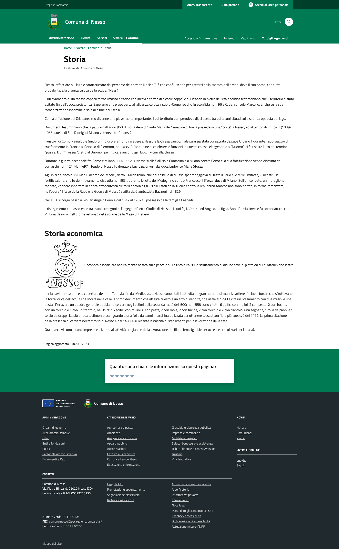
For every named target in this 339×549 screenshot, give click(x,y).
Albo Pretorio (180, 489)
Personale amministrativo (59, 454)
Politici (46, 448)
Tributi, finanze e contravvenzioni (194, 448)
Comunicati (244, 432)
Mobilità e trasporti (184, 438)
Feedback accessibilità (186, 516)
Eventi (241, 465)
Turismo (229, 38)
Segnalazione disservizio (123, 494)
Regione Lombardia (57, 5)
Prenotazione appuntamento (126, 489)
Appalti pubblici (117, 443)
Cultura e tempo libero (122, 459)
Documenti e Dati (54, 459)
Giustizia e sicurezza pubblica (191, 427)
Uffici (45, 438)
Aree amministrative (56, 432)
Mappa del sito (52, 543)
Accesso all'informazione (201, 38)
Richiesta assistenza (120, 500)
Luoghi (241, 460)
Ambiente (113, 432)
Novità (86, 38)
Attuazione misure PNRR (188, 526)
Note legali (179, 505)
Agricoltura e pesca (120, 427)
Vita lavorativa (181, 459)
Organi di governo (54, 427)
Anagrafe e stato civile (122, 438)
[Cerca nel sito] (289, 22)
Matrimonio (248, 38)
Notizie (241, 427)
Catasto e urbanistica (121, 454)
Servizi (102, 38)
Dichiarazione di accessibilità (191, 521)
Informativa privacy (185, 494)
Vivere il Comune (126, 38)
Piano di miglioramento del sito (192, 510)
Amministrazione (62, 38)
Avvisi (241, 438)
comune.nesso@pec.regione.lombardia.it (75, 521)
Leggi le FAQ (115, 484)
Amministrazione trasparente (191, 484)
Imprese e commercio (186, 432)
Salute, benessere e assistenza (192, 443)
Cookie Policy (180, 500)
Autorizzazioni (116, 448)
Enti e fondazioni (53, 443)
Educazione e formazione (123, 464)
